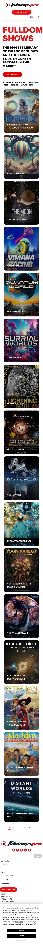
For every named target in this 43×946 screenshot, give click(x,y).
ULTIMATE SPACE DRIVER (19, 541)
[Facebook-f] (21, 850)
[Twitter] (25, 850)
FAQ (3, 872)
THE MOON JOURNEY (17, 219)
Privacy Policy (8, 896)
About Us (5, 861)
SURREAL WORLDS (16, 357)
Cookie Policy (8, 902)
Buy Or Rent (22, 12)
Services (4, 865)
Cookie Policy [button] (19, 922)
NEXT (31, 828)
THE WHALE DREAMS (17, 633)
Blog (3, 868)
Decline (21, 935)
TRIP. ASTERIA (14, 495)
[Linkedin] (29, 850)
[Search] (38, 856)
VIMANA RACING (15, 265)
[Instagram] (17, 850)
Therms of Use (8, 899)
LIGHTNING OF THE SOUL (19, 403)
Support (4, 880)
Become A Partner (8, 876)
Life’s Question (15, 449)
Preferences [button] (31, 924)
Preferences (21, 941)
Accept (21, 930)
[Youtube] (13, 850)
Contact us (5, 883)
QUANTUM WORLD (16, 311)
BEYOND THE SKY (15, 174)
